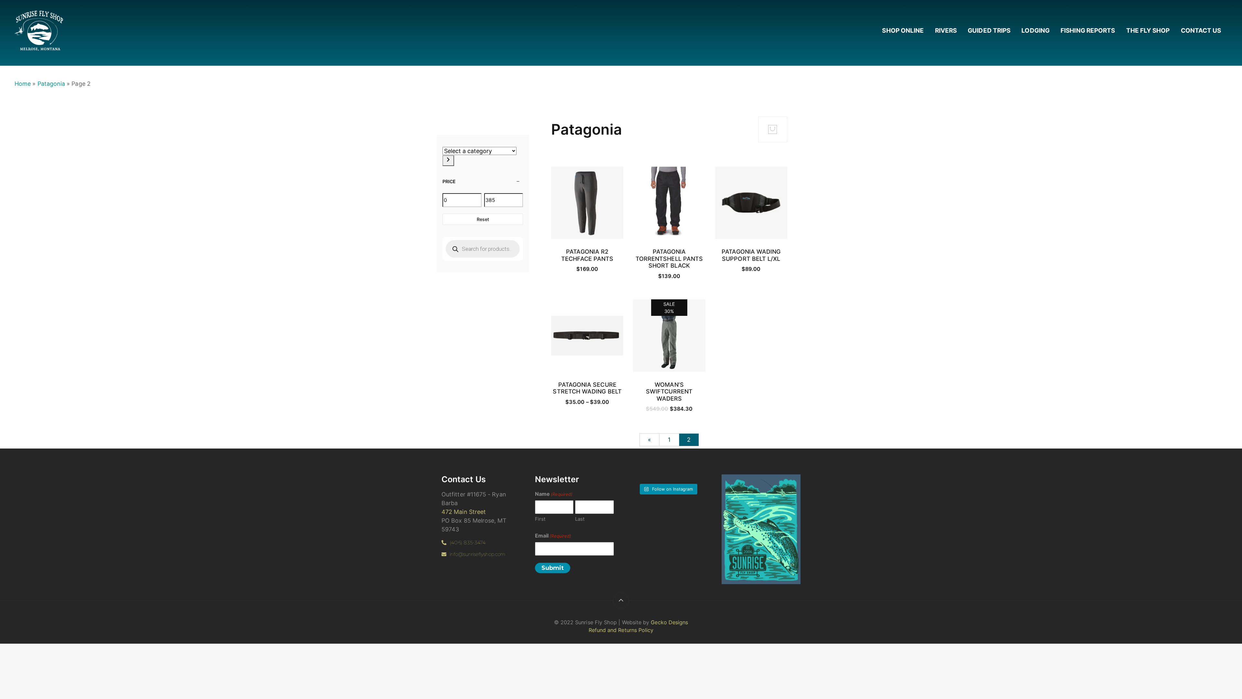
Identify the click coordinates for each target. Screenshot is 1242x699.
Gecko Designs (669, 622)
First (540, 519)
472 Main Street (463, 511)
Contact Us (1201, 30)
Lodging (1035, 30)
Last (579, 519)
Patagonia (51, 83)
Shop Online (903, 30)
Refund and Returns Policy (621, 630)
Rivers (946, 30)
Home (23, 83)
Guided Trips (989, 30)
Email (553, 535)
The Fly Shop (1148, 30)
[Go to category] (448, 160)
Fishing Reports (1088, 30)
